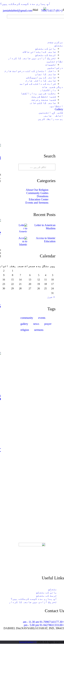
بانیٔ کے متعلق (46, 592)
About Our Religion (37, 189)
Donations (42, 196)
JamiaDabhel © (27, 642)
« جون (51, 296)
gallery (24, 323)
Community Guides (37, 193)
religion (24, 329)
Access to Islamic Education (45, 240)
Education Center (38, 199)
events (41, 317)
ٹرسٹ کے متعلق (46, 595)
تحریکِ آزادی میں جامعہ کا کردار (33, 601)
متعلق (52, 589)
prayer (47, 323)
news (36, 323)
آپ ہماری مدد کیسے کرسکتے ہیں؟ (25, 4)
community (26, 317)
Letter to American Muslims (44, 227)
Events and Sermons (36, 202)
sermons (38, 329)
